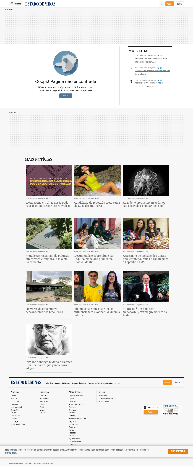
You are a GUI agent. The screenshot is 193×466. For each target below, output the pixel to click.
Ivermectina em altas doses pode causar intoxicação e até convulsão (48, 204)
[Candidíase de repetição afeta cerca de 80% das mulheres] (97, 180)
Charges (72, 410)
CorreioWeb (102, 396)
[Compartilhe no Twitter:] (146, 305)
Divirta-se (72, 444)
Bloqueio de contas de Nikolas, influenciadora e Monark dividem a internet (97, 312)
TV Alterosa (44, 398)
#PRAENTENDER (76, 404)
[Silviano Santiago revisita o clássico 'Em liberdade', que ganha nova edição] (49, 339)
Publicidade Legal (18, 424)
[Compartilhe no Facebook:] (144, 305)
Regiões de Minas (76, 396)
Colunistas (15, 416)
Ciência (72, 416)
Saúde (13, 413)
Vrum (42, 410)
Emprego (72, 407)
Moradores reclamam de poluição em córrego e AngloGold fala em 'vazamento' (47, 259)
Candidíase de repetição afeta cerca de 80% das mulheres (97, 204)
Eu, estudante (103, 401)
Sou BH (43, 413)
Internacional (16, 407)
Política (14, 398)
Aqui (42, 407)
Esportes (72, 427)
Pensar (72, 430)
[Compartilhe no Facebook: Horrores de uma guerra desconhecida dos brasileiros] (47, 305)
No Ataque (73, 436)
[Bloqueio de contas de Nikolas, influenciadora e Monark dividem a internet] (97, 286)
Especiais (72, 401)
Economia (15, 401)
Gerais (13, 396)
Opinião (72, 398)
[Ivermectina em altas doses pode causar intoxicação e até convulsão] (49, 180)
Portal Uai (44, 396)
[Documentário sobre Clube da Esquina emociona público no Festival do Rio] (97, 233)
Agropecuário (74, 439)
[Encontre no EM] (161, 3)
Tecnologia (73, 424)
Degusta (72, 421)
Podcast (72, 433)
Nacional (14, 404)
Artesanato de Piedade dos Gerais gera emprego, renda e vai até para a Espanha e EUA (145, 259)
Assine (169, 4)
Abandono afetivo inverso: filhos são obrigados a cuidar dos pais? (144, 204)
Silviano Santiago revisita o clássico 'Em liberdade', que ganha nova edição (49, 365)
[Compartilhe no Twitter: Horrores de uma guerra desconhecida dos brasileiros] (49, 305)
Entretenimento (75, 441)
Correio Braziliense (105, 398)
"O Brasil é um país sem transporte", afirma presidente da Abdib (145, 312)
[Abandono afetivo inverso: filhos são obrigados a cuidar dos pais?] (146, 180)
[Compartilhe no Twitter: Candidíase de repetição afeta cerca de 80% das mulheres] (98, 199)
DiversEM (15, 410)
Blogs (42, 404)
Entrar (179, 4)
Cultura (14, 418)
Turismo (72, 413)
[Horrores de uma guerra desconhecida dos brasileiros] (49, 286)
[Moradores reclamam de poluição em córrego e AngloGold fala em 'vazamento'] (49, 233)
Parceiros (44, 401)
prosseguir (178, 451)
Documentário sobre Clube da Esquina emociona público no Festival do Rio (93, 259)
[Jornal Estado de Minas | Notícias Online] (40, 4)
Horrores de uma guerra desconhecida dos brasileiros (44, 310)
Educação (15, 421)
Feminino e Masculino (77, 418)
